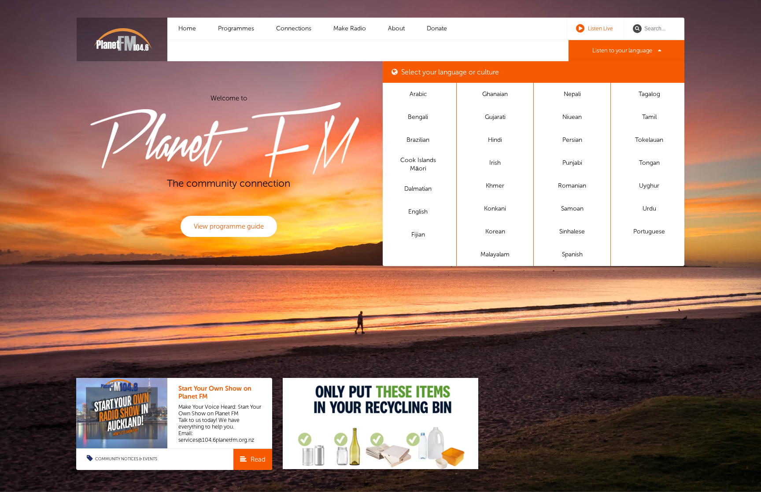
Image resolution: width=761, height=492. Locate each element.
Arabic (418, 94)
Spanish (572, 254)
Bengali (418, 117)
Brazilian (417, 140)
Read (257, 459)
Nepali (572, 94)
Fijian (418, 234)
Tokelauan (649, 140)
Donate (437, 28)
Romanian (572, 185)
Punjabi (572, 162)
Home (187, 28)
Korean (495, 231)
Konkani (495, 208)
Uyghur (649, 185)
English (418, 211)
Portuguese (649, 231)
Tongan (649, 162)
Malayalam (495, 254)
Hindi (495, 140)
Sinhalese (572, 231)
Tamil (649, 117)
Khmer (495, 185)
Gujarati (495, 117)
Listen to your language (623, 50)
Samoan (572, 208)
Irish (495, 162)
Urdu (649, 208)
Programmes (236, 28)
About (396, 28)
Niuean (572, 117)
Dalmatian (418, 188)
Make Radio (349, 28)
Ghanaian (495, 94)
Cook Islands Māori (418, 164)
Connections (293, 28)
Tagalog (649, 94)
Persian (572, 140)
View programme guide (229, 226)
